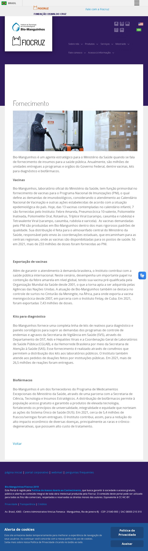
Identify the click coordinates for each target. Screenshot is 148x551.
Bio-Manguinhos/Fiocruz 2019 (22, 486)
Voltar (17, 444)
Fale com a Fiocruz (97, 9)
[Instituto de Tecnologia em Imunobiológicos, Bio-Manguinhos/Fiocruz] (28, 33)
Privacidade (11, 504)
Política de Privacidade (127, 532)
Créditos (42, 504)
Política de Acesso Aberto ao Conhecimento (56, 490)
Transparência (27, 504)
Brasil (12, 3)
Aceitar (127, 544)
